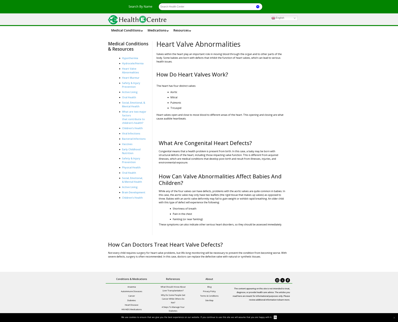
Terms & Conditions (209, 295)
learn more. (284, 299)
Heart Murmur (130, 77)
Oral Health (129, 97)
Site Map (209, 300)
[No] (394, 317)
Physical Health (131, 167)
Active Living (129, 92)
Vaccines (127, 144)
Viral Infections (131, 133)
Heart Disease (131, 304)
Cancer (131, 295)
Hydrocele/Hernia (132, 63)
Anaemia (131, 286)
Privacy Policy (209, 291)
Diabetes (131, 300)
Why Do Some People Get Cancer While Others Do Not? (173, 299)
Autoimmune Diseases (131, 291)
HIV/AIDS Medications (132, 309)
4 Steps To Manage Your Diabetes (173, 309)
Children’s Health (132, 128)
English (279, 18)
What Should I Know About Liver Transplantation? (173, 288)
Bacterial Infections (134, 139)
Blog (209, 286)
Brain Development (133, 192)
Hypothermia (130, 58)
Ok (275, 317)
